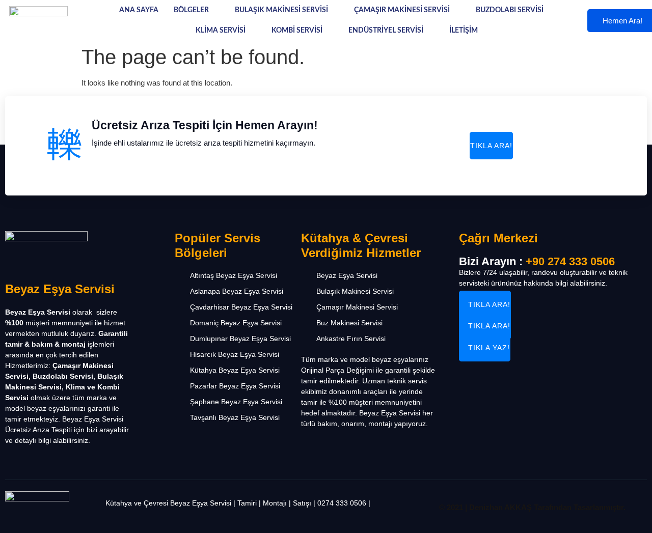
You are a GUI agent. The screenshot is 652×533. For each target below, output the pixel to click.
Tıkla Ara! (491, 146)
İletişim (463, 30)
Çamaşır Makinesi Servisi (402, 10)
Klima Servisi (221, 30)
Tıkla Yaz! (489, 348)
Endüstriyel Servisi (385, 30)
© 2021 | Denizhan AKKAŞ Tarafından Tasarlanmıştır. (532, 507)
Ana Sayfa (138, 10)
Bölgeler (191, 10)
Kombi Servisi (296, 30)
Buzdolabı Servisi (510, 10)
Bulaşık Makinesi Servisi (281, 10)
